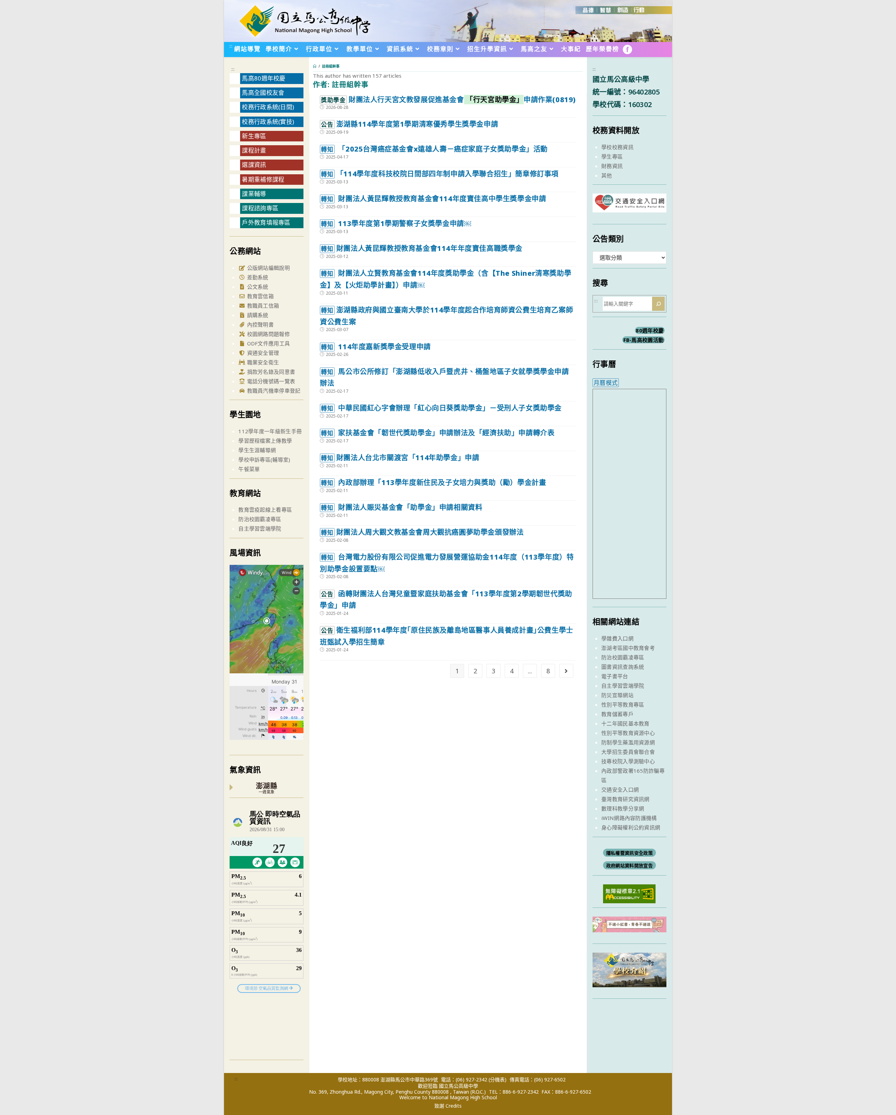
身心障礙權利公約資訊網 (630, 827)
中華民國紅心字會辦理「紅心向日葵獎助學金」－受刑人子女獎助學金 (441, 408)
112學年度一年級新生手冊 (270, 431)
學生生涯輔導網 (257, 450)
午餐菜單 (249, 468)
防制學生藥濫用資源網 (628, 742)
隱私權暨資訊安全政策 (629, 853)
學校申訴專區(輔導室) (264, 459)
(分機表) (497, 1079)
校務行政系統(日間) (268, 107)
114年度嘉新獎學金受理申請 (375, 346)
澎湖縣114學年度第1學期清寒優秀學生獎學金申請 (409, 124)
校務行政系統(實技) (268, 122)
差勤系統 (256, 277)
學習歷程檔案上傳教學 (265, 440)
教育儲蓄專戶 (617, 713)
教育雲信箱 (259, 296)
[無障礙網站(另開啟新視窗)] (629, 893)
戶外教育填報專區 (266, 222)
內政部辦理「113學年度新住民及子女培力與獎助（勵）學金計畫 (433, 482)
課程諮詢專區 (260, 208)
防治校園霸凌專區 (259, 519)
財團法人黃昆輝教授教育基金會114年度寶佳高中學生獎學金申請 (433, 198)
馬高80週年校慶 (263, 78)
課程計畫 (254, 150)
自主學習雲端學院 (259, 528)
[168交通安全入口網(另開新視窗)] (629, 206)
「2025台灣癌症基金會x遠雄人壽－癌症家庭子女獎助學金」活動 (434, 149)
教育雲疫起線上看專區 (265, 509)
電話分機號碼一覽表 (270, 381)
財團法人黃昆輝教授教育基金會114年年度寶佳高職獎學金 (422, 248)
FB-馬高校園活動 (643, 339)
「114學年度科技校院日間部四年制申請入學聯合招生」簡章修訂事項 (440, 173)
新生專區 (254, 136)
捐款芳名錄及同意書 (270, 371)
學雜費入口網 (617, 638)
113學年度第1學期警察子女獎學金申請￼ (396, 223)
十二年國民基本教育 (625, 723)
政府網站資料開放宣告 (629, 865)
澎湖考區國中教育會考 (628, 647)
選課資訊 (254, 165)
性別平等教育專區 (622, 704)
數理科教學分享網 (622, 808)
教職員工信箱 (262, 305)
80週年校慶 (650, 330)
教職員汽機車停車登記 (272, 390)
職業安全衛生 (262, 362)
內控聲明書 (259, 324)
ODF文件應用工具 (267, 343)
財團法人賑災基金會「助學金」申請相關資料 (401, 507)
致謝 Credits (448, 1105)
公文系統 (256, 286)
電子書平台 (614, 676)
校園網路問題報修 (267, 333)
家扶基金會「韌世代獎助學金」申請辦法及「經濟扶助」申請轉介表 (437, 432)
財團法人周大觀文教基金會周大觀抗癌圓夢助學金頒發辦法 (422, 532)
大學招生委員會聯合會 (628, 751)
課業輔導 (254, 194)
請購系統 (256, 314)
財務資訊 (612, 165)
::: (230, 46)
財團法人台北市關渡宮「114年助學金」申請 (400, 457)
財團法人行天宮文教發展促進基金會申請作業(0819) (448, 99)
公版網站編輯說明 (267, 267)
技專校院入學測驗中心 (628, 761)
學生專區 (612, 156)
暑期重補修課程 (263, 179)
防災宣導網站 (617, 695)
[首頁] (314, 66)
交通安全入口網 (620, 789)
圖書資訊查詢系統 (622, 666)
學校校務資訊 (617, 146)
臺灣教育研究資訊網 (625, 798)
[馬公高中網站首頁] (304, 20)
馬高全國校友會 (263, 93)
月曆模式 (606, 383)
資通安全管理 (262, 352)
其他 (606, 175)
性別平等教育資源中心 (628, 732)
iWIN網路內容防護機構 (629, 817)
